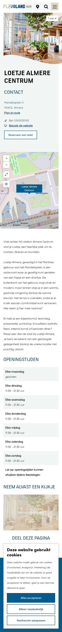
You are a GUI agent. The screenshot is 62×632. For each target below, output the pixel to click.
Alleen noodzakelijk (31, 609)
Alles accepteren (31, 598)
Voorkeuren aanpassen (31, 620)
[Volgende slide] (55, 39)
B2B (28, 6)
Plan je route (12, 112)
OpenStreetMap (13, 227)
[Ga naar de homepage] (14, 6)
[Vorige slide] (10, 39)
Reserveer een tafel (20, 135)
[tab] (52, 18)
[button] (29, 190)
